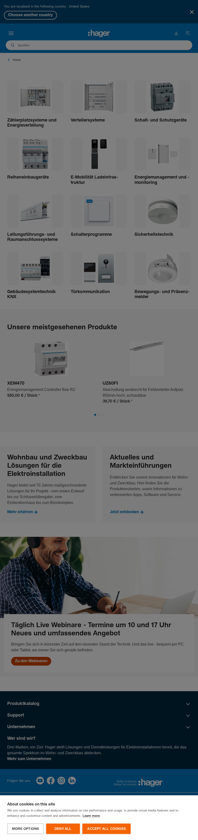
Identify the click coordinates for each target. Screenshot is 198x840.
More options (25, 829)
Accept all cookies (106, 829)
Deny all (63, 829)
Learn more (91, 816)
